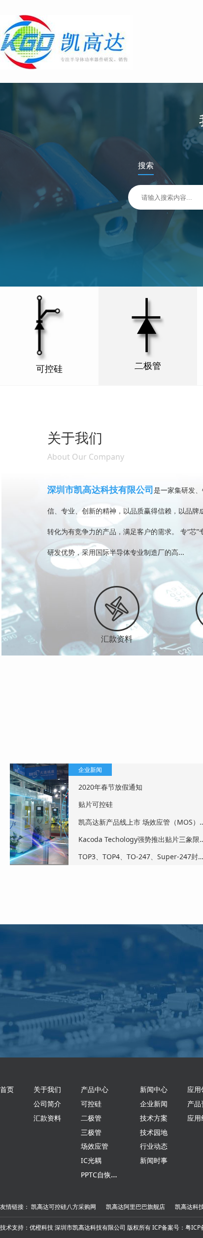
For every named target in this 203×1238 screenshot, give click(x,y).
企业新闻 (154, 1103)
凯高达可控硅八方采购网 (63, 1206)
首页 (7, 1089)
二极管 (91, 1118)
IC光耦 (91, 1160)
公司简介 (47, 1103)
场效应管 (94, 1146)
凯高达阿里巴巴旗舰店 (135, 1206)
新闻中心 (154, 1089)
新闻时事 (154, 1160)
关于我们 (47, 1089)
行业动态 (154, 1146)
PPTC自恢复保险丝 (109, 1174)
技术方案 (154, 1118)
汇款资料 (117, 638)
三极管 (91, 1132)
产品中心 (94, 1089)
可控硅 (91, 1103)
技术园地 (154, 1132)
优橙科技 (41, 1227)
